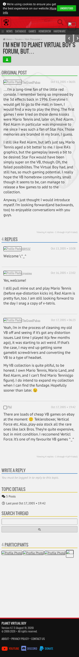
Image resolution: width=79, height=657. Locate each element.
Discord (32, 648)
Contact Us (38, 639)
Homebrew (45, 31)
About (5, 639)
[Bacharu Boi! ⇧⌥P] (69, 38)
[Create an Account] (7, 59)
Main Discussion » (33, 39)
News (9, 31)
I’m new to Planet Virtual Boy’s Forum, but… (39, 48)
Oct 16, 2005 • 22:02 (63, 273)
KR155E (26, 249)
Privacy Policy (20, 639)
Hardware (59, 31)
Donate (48, 648)
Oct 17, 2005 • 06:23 (63, 320)
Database (20, 31)
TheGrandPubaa (31, 82)
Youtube (14, 648)
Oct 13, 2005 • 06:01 (63, 82)
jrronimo (27, 273)
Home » (10, 39)
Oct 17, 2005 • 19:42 (63, 407)
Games (32, 31)
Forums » (19, 39)
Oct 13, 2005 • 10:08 (63, 248)
